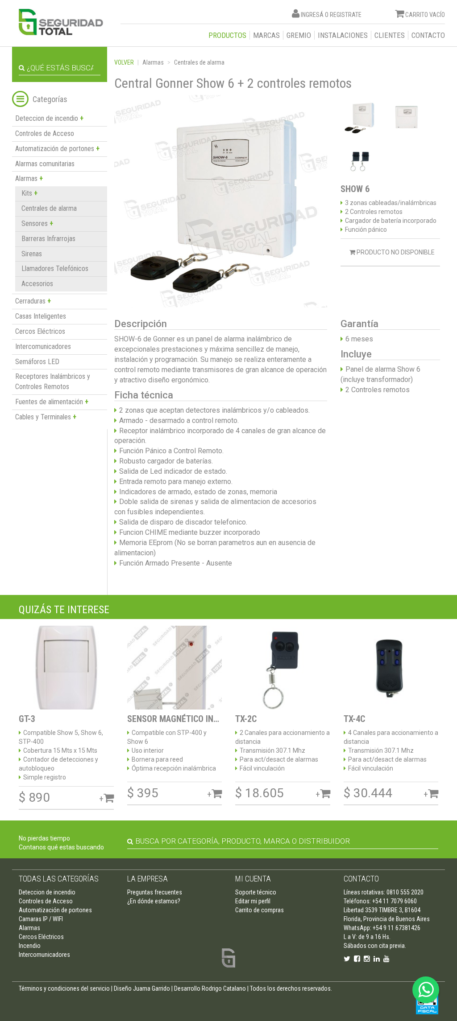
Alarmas (153, 62)
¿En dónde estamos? (153, 901)
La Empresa (147, 878)
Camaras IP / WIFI (41, 919)
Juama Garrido (151, 988)
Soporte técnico (255, 892)
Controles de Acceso (44, 133)
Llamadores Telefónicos (54, 268)
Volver (124, 62)
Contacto (428, 35)
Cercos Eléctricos (40, 331)
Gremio (299, 35)
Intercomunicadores (43, 346)
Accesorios (37, 283)
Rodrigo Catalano (224, 988)
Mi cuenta (253, 878)
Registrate (345, 14)
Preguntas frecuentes (154, 892)
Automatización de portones (55, 910)
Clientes (389, 35)
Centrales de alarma (49, 208)
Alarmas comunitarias (45, 164)
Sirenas (31, 254)
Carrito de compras (259, 910)
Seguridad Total (61, 22)
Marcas (266, 35)
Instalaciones (343, 35)
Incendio (30, 945)
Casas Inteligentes (40, 316)
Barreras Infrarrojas (48, 238)
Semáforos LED (37, 361)
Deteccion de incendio (47, 892)
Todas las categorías (59, 878)
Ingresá (312, 14)
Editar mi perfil (252, 901)
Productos (227, 35)
